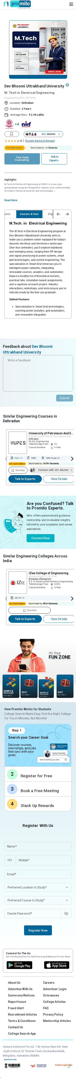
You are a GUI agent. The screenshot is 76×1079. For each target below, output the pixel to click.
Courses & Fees (29, 214)
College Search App (22, 1033)
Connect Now (40, 538)
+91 (9, 860)
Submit (65, 398)
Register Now (38, 930)
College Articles (54, 1001)
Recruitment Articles (22, 1014)
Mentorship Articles (57, 1021)
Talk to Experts (25, 479)
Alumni (6, 214)
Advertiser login (54, 989)
